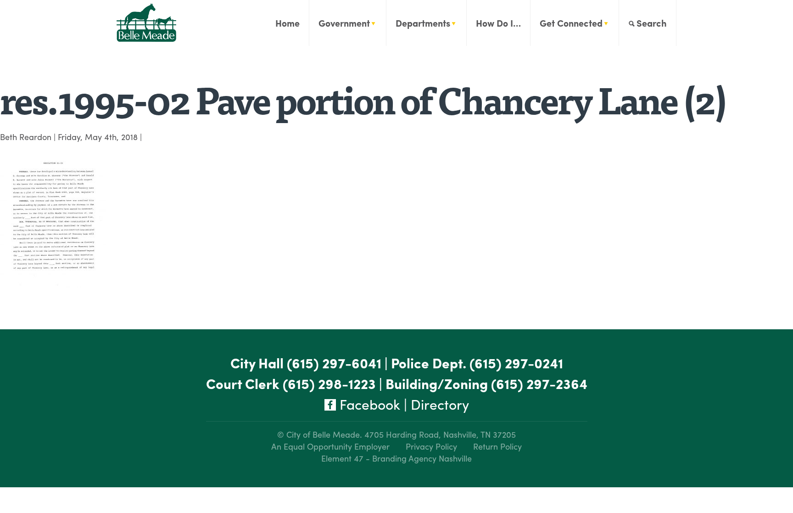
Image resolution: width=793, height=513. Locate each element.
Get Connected (571, 22)
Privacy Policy (431, 446)
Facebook (368, 404)
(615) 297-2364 (539, 383)
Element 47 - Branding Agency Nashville (396, 458)
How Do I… (498, 22)
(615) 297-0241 (516, 362)
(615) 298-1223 (329, 383)
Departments (423, 22)
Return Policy (497, 446)
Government (344, 22)
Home (287, 22)
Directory (440, 404)
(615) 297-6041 (334, 362)
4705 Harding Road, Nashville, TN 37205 (440, 434)
